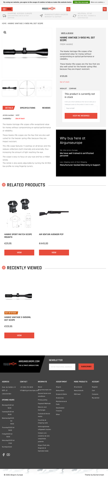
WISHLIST (63, 88)
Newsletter (56, 360)
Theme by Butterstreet (94, 475)
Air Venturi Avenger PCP (51, 234)
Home (4, 23)
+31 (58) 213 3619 (26, 387)
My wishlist (95, 398)
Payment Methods (44, 404)
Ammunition (60, 391)
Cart (93, 391)
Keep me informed (81, 115)
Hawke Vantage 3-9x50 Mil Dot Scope (25, 23)
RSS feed (77, 394)
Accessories (60, 398)
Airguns (58, 387)
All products (78, 387)
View (19, 252)
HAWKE (69, 44)
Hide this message (81, 2)
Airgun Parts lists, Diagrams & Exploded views (44, 448)
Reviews (46, 107)
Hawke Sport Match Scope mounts (18, 236)
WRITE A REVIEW (67, 33)
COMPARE (72, 88)
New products (78, 391)
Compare (95, 394)
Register (95, 387)
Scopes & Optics (61, 394)
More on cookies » (98, 2)
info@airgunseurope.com (29, 390)
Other (58, 414)
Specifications (27, 107)
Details (9, 107)
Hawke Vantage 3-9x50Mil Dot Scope (17, 319)
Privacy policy (42, 400)
